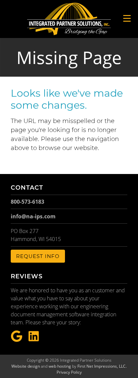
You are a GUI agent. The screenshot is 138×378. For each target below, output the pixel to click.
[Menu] (127, 18)
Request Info (38, 256)
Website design (25, 366)
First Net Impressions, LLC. (102, 366)
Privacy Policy (69, 372)
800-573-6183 (27, 201)
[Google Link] (16, 336)
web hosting (60, 366)
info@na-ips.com (33, 216)
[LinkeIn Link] (34, 336)
